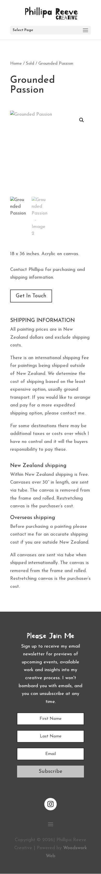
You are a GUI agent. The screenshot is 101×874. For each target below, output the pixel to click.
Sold (30, 64)
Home (16, 64)
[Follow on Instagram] (50, 804)
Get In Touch (31, 296)
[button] (81, 120)
